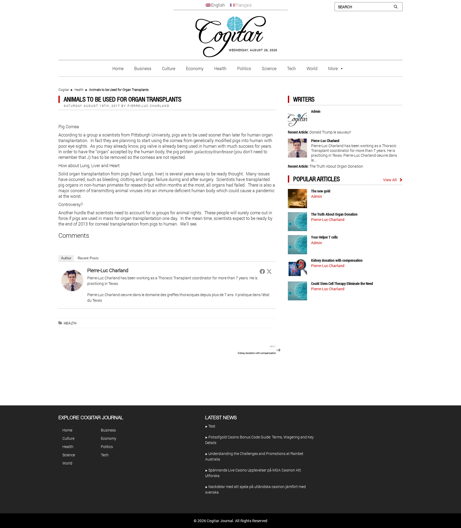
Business (142, 68)
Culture (168, 68)
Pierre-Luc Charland (148, 106)
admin (315, 111)
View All (390, 179)
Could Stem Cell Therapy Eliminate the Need (342, 283)
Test (211, 426)
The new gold (320, 191)
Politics (244, 68)
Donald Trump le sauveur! (330, 132)
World (312, 68)
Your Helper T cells (324, 237)
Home (118, 68)
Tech (291, 68)
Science (269, 68)
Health (220, 68)
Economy (195, 68)
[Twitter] (269, 271)
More (333, 68)
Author (66, 258)
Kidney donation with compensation (337, 260)
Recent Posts (88, 258)
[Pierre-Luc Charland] (72, 280)
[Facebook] (262, 271)
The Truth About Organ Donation (336, 166)
